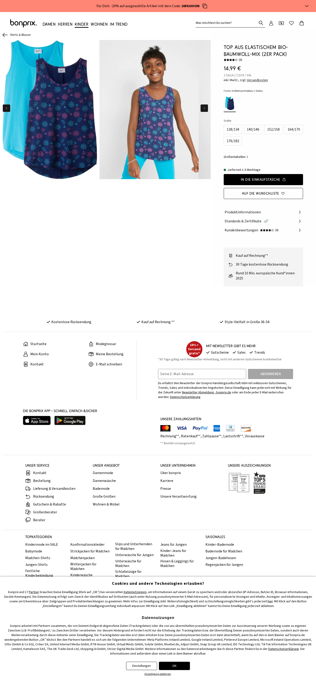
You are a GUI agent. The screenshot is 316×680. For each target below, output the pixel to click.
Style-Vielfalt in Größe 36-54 (247, 322)
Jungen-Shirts (36, 564)
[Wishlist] (291, 23)
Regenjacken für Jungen (224, 564)
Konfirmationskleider (87, 544)
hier (270, 601)
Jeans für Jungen (173, 544)
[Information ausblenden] (306, 6)
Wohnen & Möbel (106, 504)
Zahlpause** (212, 436)
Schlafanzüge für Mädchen (128, 574)
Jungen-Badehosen (220, 558)
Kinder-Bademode (219, 544)
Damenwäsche (104, 480)
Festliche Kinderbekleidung (39, 573)
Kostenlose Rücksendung (71, 322)
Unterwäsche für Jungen (134, 554)
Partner (34, 592)
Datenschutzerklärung (185, 397)
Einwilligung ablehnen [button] (158, 674)
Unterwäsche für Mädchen (128, 563)
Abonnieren (270, 374)
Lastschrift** (233, 436)
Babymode (33, 551)
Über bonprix (170, 472)
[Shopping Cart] (301, 23)
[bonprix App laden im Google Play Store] (70, 420)
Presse (165, 488)
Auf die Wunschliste (260, 193)
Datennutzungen (135, 592)
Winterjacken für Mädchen (83, 566)
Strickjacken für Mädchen (90, 551)
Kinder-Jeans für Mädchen (173, 553)
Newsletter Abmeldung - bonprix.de (206, 392)
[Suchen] (261, 23)
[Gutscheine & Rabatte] (281, 23)
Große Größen (104, 496)
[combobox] (227, 22)
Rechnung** (169, 436)
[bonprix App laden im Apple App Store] (37, 420)
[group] (49, 109)
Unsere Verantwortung (178, 496)
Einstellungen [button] (141, 666)
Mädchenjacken (82, 558)
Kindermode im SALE (41, 544)
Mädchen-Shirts (37, 558)
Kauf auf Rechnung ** (158, 322)
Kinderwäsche (81, 575)
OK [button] (174, 666)
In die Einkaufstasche (260, 179)
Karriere (166, 480)
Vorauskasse (254, 436)
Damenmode (103, 473)
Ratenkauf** (191, 436)
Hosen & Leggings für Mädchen (177, 563)
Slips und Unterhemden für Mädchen (133, 546)
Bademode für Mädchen (223, 551)
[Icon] (204, 6)
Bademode (101, 488)
